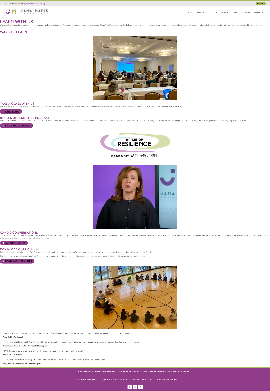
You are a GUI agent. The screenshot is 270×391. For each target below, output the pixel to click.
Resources (246, 12)
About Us (201, 12)
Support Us (258, 12)
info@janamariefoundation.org (88, 379)
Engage (212, 12)
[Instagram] (135, 387)
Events (235, 12)
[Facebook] (130, 387)
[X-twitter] (140, 387)
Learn (223, 12)
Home (190, 12)
